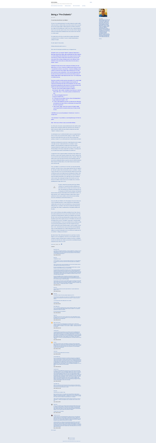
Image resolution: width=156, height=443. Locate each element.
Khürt (54, 315)
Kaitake (55, 404)
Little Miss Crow (56, 415)
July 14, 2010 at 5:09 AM (57, 303)
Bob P (54, 257)
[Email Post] (61, 244)
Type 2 (59, 244)
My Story (100, 38)
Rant (54, 244)
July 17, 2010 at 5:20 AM (57, 412)
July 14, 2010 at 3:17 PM (57, 348)
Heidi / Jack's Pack (56, 322)
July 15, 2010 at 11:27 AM (57, 388)
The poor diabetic (56, 356)
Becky (54, 293)
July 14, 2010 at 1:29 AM (57, 291)
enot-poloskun (73, 439)
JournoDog (83, 5)
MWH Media (54, 2)
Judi (54, 342)
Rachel (55, 390)
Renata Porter (56, 249)
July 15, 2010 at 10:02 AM (57, 366)
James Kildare (56, 383)
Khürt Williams (56, 306)
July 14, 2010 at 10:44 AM (57, 339)
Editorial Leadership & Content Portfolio (57, 5)
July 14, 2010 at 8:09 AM (57, 312)
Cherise (55, 351)
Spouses (56, 244)
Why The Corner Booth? (76, 5)
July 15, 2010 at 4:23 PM (57, 401)
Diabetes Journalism (68, 5)
